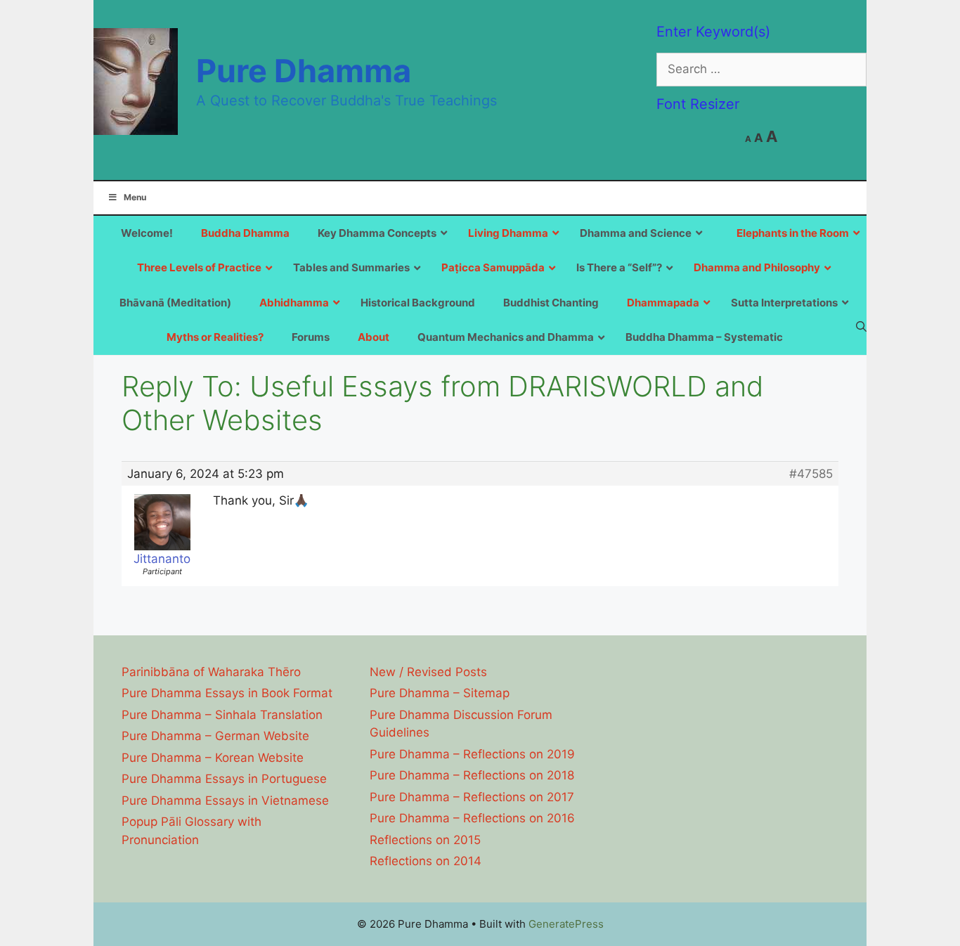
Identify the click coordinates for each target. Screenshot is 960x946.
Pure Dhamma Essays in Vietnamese (225, 800)
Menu (135, 197)
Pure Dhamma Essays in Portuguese (224, 779)
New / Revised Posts (428, 672)
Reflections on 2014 (425, 861)
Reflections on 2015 (425, 840)
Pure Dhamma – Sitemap (440, 693)
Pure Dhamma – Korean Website (213, 758)
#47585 (811, 473)
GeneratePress (566, 924)
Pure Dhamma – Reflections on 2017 (472, 797)
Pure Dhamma (303, 70)
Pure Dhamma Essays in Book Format (227, 693)
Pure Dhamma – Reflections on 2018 (472, 775)
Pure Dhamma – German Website (215, 736)
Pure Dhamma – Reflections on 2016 (472, 818)
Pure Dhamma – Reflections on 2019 (472, 754)
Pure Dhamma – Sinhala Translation (222, 715)
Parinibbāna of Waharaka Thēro (211, 672)
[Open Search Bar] (861, 326)
